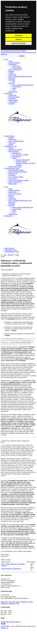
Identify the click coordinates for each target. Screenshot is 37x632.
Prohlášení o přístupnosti (8, 603)
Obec (6, 187)
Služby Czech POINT (15, 182)
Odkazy (14, 158)
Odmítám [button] (19, 39)
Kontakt (3, 52)
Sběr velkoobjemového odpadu (17, 172)
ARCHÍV (11, 83)
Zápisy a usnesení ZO (14, 69)
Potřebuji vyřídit (14, 251)
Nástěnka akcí (16, 153)
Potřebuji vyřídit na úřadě (23, 52)
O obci (10, 61)
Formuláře (11, 103)
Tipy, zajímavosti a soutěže (20, 154)
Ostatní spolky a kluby (15, 166)
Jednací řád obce (17, 68)
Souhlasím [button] (18, 35)
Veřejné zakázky (13, 100)
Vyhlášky (11, 73)
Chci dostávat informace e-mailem (18, 180)
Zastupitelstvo (12, 64)
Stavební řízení (16, 86)
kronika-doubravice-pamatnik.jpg (11, 568)
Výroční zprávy (13, 102)
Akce (13, 81)
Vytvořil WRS (5, 626)
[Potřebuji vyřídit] (7, 168)
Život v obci (13, 250)
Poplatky (33, 52)
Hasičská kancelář (21, 161)
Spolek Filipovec (10, 248)
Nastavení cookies (14, 602)
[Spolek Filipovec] (20, 119)
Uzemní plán (12, 74)
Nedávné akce (16, 156)
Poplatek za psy (13, 173)
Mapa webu (4, 602)
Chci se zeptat (12, 178)
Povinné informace (14, 97)
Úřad (10, 216)
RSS (18, 603)
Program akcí (12, 139)
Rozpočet (11, 71)
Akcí (13, 90)
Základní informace (14, 63)
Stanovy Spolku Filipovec (16, 141)
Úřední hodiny (12, 183)
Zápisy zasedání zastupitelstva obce (22, 85)
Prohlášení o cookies (26, 602)
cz (1, 255)
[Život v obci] (7, 146)
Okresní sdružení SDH (23, 160)
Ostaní (14, 88)
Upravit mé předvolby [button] (19, 43)
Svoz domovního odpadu (15, 170)
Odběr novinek (10, 52)
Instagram (4, 54)
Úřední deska (12, 95)
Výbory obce (16, 66)
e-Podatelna (11, 98)
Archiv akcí (11, 143)
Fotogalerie (11, 80)
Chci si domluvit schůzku (16, 177)
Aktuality (11, 137)
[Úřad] (7, 93)
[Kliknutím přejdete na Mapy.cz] (11, 622)
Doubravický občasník (15, 149)
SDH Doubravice (13, 151)
